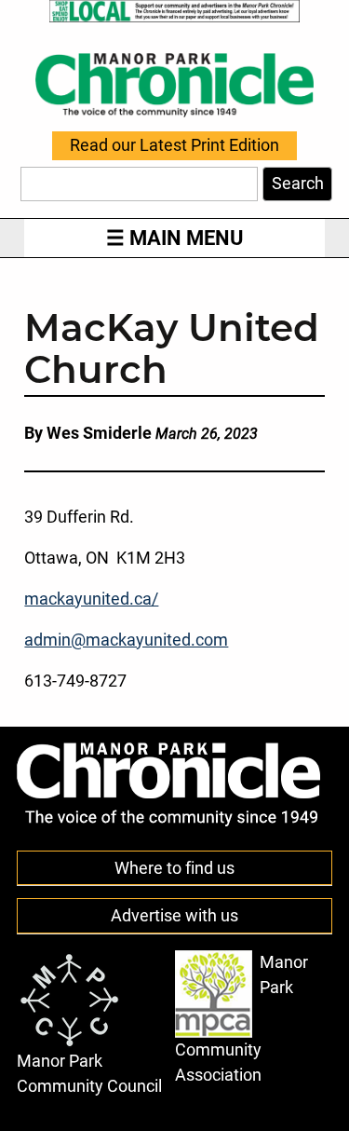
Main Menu (186, 238)
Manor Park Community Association (242, 1018)
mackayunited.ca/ (91, 599)
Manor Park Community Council (89, 1073)
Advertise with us (174, 915)
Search (298, 183)
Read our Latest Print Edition (174, 146)
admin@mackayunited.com (126, 640)
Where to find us (174, 868)
